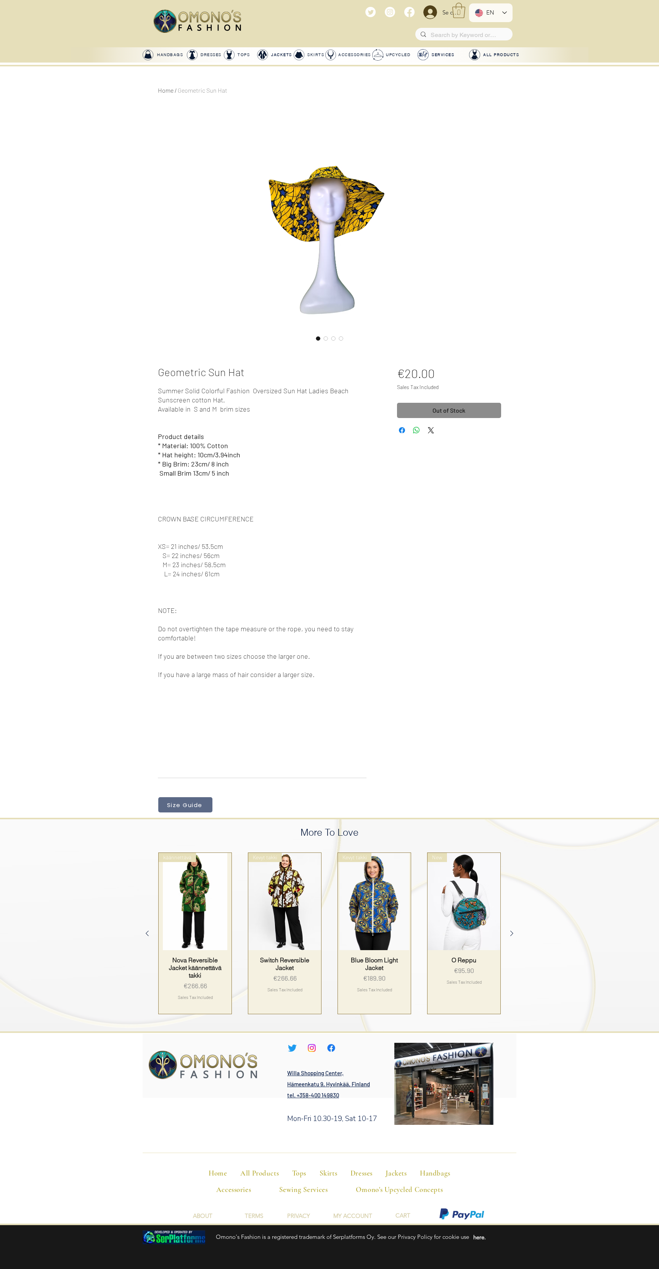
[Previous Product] (147, 933)
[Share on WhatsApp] (416, 430)
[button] (458, 10)
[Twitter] (370, 12)
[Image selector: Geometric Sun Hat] (318, 338)
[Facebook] (409, 12)
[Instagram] (390, 12)
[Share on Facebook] (402, 430)
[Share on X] (431, 430)
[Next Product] (511, 933)
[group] (329, 933)
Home (166, 90)
